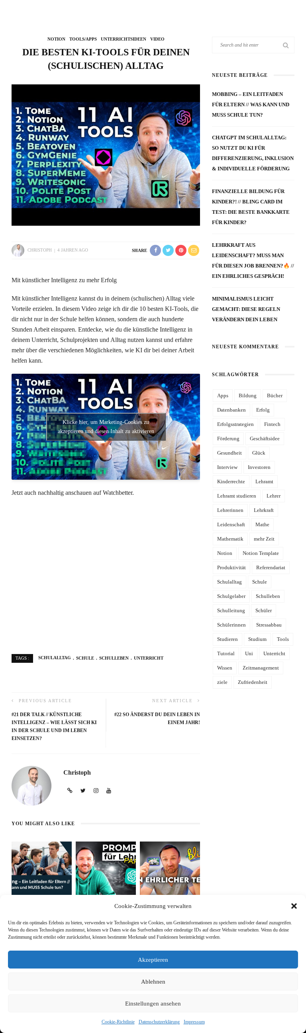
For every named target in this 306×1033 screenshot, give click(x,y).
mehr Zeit (264, 539)
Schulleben (114, 658)
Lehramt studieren (236, 496)
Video (157, 39)
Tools (283, 639)
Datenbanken (231, 410)
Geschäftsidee (265, 438)
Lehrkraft (264, 510)
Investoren (259, 467)
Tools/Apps (83, 39)
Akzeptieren (153, 960)
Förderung (228, 438)
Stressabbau (269, 625)
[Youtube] (108, 791)
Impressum (194, 1022)
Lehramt (264, 481)
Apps (222, 395)
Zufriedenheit (252, 682)
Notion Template (261, 553)
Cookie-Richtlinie (118, 1022)
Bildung (248, 395)
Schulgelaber (231, 596)
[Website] (69, 791)
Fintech (272, 424)
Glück (258, 453)
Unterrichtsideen (123, 39)
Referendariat (270, 567)
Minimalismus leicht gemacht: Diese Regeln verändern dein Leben (246, 309)
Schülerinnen (231, 625)
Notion (56, 39)
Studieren (227, 639)
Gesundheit (229, 453)
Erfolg (263, 410)
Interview (227, 467)
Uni (249, 653)
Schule (85, 658)
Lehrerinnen (230, 510)
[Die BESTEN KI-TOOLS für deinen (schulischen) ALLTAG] (106, 154)
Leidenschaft (231, 524)
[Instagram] (96, 791)
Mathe (262, 524)
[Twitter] (83, 791)
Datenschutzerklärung (159, 1022)
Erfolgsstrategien (235, 424)
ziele (222, 682)
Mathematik (230, 539)
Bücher (274, 395)
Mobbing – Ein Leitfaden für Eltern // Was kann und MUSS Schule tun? (250, 104)
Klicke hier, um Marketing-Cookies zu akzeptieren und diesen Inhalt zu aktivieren (106, 426)
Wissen (224, 668)
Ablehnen (153, 981)
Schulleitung (231, 610)
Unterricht (148, 658)
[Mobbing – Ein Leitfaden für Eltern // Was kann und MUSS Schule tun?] (42, 867)
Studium (257, 639)
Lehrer (273, 496)
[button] (294, 906)
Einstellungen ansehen (153, 1003)
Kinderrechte (231, 481)
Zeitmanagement (261, 668)
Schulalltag (54, 658)
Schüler (263, 610)
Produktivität (231, 567)
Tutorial (226, 653)
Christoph (39, 250)
